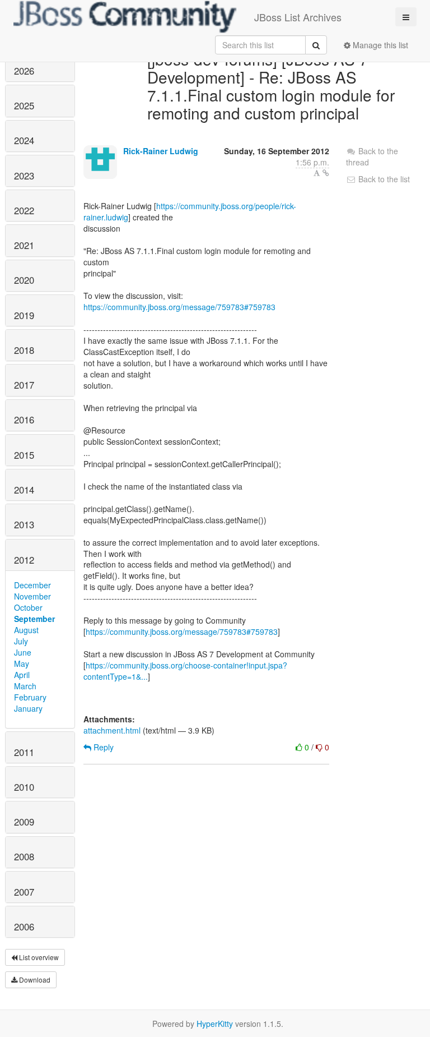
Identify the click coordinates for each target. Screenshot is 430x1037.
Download (33, 979)
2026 (24, 70)
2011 (24, 752)
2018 (24, 350)
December (32, 585)
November (32, 596)
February (30, 697)
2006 (24, 926)
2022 (24, 210)
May (21, 663)
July (21, 641)
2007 (24, 891)
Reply (102, 747)
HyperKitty (215, 1023)
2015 (24, 455)
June (22, 652)
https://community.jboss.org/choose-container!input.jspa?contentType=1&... (185, 671)
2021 (24, 245)
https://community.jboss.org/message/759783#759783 (179, 306)
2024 (24, 140)
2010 (24, 787)
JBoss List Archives (298, 17)
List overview (38, 957)
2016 (24, 419)
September (34, 618)
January (28, 708)
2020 (24, 280)
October (28, 607)
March (25, 686)
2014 (24, 489)
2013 (24, 524)
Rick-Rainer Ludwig (160, 150)
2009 (24, 821)
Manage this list (379, 44)
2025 (24, 105)
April (22, 674)
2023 (24, 175)
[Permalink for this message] (325, 173)
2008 (24, 856)
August (26, 629)
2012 (24, 559)
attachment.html (112, 730)
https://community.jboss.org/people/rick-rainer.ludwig (189, 211)
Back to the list (383, 179)
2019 (24, 315)
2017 (24, 384)
